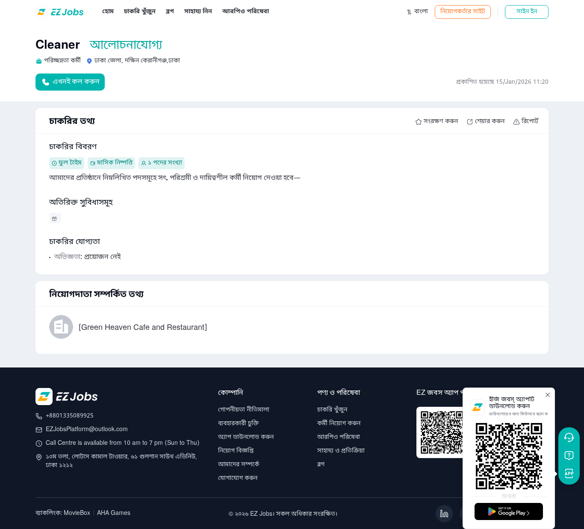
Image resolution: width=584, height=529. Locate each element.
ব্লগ (320, 465)
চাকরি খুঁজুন (332, 410)
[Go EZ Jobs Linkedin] (444, 513)
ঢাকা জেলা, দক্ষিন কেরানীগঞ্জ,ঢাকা (137, 61)
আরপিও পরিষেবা (338, 437)
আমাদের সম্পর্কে (238, 465)
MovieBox (77, 513)
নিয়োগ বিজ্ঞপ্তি (236, 451)
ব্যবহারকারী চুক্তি (238, 424)
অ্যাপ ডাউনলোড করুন (246, 437)
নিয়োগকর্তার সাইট (462, 12)
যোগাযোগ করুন (237, 478)
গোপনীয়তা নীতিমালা (243, 410)
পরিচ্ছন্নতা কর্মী (62, 61)
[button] (417, 12)
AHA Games (113, 513)
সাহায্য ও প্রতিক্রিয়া (341, 451)
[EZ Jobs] (60, 12)
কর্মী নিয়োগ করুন (338, 424)
